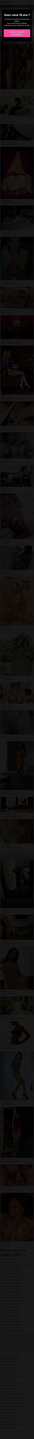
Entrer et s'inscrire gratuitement (17, 33)
